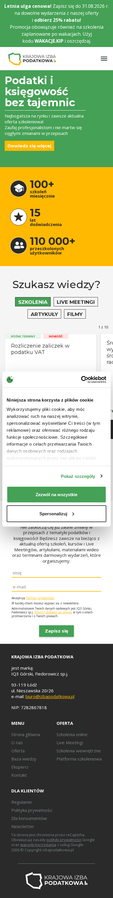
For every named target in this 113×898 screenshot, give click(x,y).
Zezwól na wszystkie (56, 494)
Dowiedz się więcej (29, 146)
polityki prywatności (64, 839)
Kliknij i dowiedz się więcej (52, 612)
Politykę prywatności (40, 598)
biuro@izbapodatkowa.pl (49, 696)
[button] (33, 301)
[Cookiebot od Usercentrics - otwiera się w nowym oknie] (81, 379)
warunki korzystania (38, 844)
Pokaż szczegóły (78, 476)
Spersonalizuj (53, 513)
